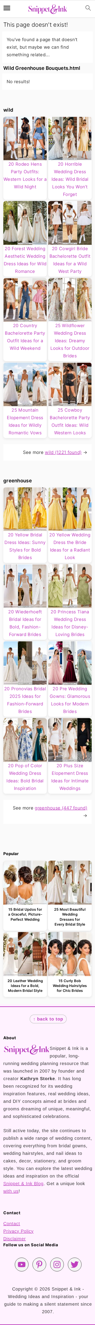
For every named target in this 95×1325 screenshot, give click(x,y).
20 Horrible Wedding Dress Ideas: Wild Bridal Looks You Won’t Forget (69, 179)
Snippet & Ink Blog (23, 1183)
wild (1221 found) (63, 452)
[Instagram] (57, 1264)
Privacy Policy (18, 1231)
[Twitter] (75, 1264)
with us (11, 1191)
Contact (11, 1223)
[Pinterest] (39, 1264)
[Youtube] (21, 1264)
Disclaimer (14, 1238)
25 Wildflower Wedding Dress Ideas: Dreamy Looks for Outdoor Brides (69, 340)
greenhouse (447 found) (61, 808)
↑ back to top (48, 1019)
